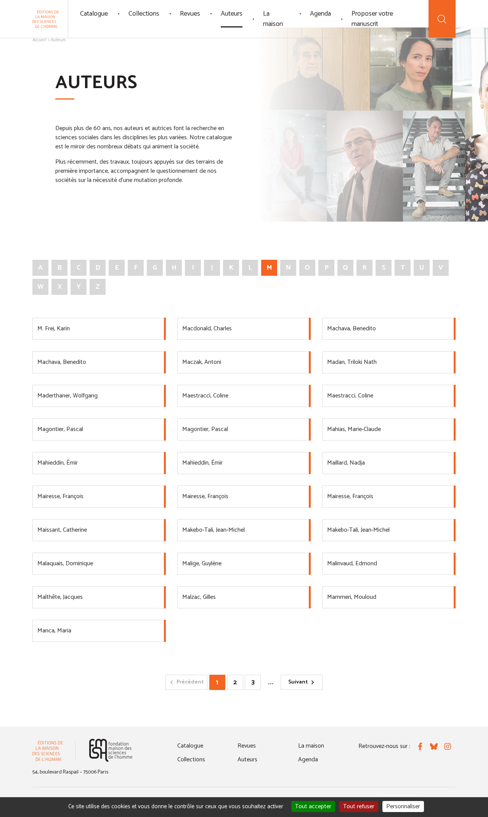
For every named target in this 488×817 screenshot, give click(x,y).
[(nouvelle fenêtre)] (110, 750)
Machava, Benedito (351, 328)
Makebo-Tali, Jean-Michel (213, 530)
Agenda (320, 13)
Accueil (39, 39)
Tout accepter (313, 806)
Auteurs (231, 13)
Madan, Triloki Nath (352, 362)
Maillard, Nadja (346, 463)
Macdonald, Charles (207, 328)
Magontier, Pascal (60, 429)
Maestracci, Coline (205, 396)
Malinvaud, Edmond (352, 563)
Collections (143, 13)
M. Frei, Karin (53, 328)
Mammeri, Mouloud (351, 597)
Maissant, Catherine (62, 530)
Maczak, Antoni (201, 362)
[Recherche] (442, 19)
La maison (273, 19)
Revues (190, 13)
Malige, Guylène (202, 563)
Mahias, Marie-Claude (354, 429)
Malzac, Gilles (199, 597)
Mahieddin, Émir (57, 463)
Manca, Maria (54, 631)
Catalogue (94, 13)
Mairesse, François (60, 496)
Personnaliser (403, 806)
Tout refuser (358, 806)
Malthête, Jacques (60, 597)
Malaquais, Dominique (65, 563)
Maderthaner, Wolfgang (67, 396)
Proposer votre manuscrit (372, 19)
